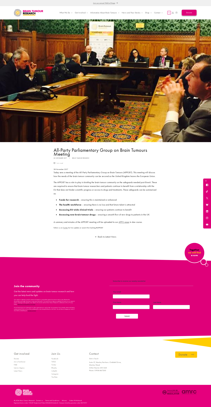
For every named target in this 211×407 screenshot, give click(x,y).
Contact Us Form (32, 310)
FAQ (15, 365)
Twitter (65, 228)
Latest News (18, 371)
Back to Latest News (107, 236)
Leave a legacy (19, 368)
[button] (65, 13)
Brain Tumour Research (27, 400)
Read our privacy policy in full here (26, 304)
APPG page (124, 222)
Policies (64, 400)
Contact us (39, 400)
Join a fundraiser (19, 362)
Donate (16, 359)
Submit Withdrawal (75, 400)
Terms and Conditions (52, 400)
